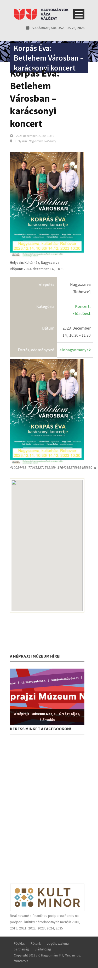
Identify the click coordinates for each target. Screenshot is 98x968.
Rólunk (36, 943)
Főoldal (19, 943)
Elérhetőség (43, 949)
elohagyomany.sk (75, 349)
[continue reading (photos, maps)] (47, 411)
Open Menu (78, 14)
